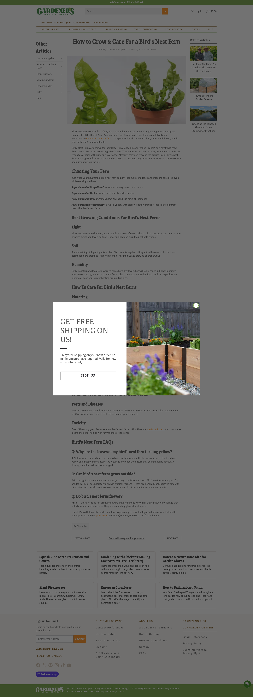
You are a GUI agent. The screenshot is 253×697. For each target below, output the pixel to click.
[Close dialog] (196, 305)
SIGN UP (88, 375)
